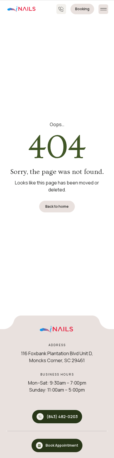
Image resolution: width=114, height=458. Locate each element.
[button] (103, 9)
